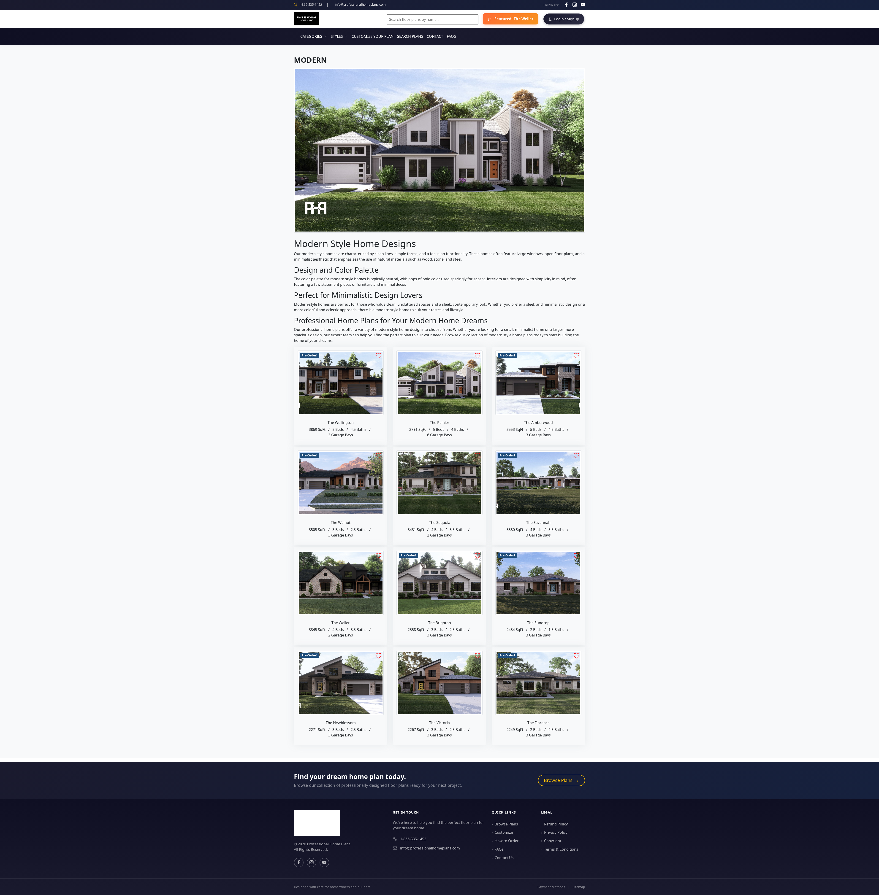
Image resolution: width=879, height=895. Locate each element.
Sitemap (578, 887)
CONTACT (435, 36)
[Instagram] (575, 4)
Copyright (552, 840)
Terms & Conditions (561, 849)
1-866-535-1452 (413, 838)
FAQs (451, 36)
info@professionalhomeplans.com (360, 4)
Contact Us (504, 857)
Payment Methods (551, 887)
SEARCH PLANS (410, 36)
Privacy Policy (555, 832)
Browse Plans (559, 780)
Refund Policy (556, 824)
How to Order (507, 840)
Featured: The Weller (513, 18)
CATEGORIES (311, 36)
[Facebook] (567, 4)
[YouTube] (583, 4)
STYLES (337, 36)
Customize (504, 832)
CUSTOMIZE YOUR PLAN (372, 36)
